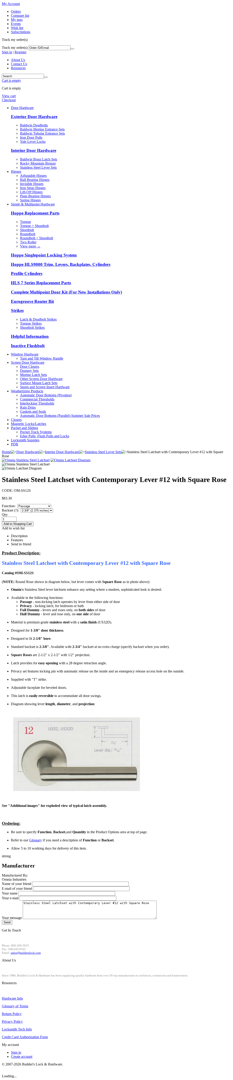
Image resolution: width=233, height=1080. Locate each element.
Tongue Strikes (31, 323)
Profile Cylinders (26, 273)
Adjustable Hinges (33, 176)
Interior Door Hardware (33, 150)
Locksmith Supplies (25, 440)
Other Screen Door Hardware (41, 379)
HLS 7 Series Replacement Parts (41, 282)
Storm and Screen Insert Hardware (45, 387)
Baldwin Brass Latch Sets (38, 159)
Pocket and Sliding (24, 428)
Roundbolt (27, 234)
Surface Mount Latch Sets (38, 383)
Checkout (9, 100)
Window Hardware (24, 354)
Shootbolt (27, 230)
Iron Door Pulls (31, 137)
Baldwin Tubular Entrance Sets (42, 133)
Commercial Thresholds (37, 399)
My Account (11, 4)
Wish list (17, 28)
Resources (18, 68)
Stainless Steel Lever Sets (38, 167)
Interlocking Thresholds (37, 403)
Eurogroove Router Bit (32, 301)
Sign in (7, 52)
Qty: (5, 515)
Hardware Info (12, 998)
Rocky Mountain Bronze (38, 163)
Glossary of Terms (15, 1006)
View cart (9, 96)
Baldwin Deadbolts (34, 125)
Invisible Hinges (31, 184)
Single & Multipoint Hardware (33, 204)
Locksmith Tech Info (17, 1029)
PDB (14, 444)
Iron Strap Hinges (33, 188)
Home (6, 452)
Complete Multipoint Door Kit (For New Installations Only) (66, 292)
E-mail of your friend (17, 888)
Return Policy (12, 1014)
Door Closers (29, 366)
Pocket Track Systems (36, 432)
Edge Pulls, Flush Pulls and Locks (44, 436)
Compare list (20, 15)
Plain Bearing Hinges (35, 196)
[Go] (72, 48)
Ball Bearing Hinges (34, 180)
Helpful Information (30, 336)
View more (30, 246)
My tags (17, 20)
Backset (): (11, 510)
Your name (10, 893)
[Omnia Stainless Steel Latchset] (26, 460)
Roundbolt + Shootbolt (36, 238)
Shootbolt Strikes (32, 327)
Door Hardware (22, 108)
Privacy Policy (12, 1021)
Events (16, 24)
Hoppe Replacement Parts (35, 213)
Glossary (35, 840)
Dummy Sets (29, 371)
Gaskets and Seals (33, 411)
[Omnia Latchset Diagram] (70, 460)
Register (20, 52)
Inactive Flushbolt (28, 345)
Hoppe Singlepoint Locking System (44, 255)
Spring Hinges (30, 200)
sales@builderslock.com (26, 952)
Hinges (16, 171)
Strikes (17, 310)
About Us (18, 60)
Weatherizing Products (27, 391)
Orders (16, 11)
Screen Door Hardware (27, 362)
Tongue (25, 222)
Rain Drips (28, 407)
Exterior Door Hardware (34, 116)
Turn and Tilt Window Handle (41, 358)
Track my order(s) (15, 47)
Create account (21, 1056)
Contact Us (19, 64)
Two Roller (28, 242)
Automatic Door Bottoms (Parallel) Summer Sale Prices (60, 416)
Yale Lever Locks (33, 141)
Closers (16, 420)
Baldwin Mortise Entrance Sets (42, 129)
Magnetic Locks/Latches (28, 424)
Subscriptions (20, 32)
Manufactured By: (15, 875)
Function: (9, 506)
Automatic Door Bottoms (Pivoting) (46, 395)
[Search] (46, 77)
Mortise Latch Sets (33, 375)
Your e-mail (10, 898)
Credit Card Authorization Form (25, 1037)
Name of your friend (16, 884)
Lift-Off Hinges (31, 192)
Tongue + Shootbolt (34, 226)
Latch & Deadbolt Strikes (38, 319)
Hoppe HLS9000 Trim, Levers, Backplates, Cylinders (60, 264)
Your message (12, 918)
